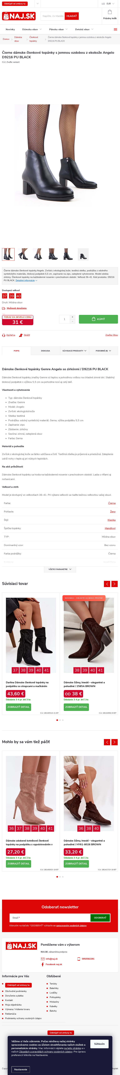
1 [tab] (57, 720)
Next (114, 584)
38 (23, 670)
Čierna (111, 503)
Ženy (112, 511)
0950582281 (88, 958)
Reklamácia (10, 1013)
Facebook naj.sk (54, 964)
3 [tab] (63, 720)
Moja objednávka (13, 1004)
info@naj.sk (52, 958)
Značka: (111, 335)
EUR (109, 3)
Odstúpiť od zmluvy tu (14, 3)
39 (31, 670)
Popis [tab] (16, 351)
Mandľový (110, 528)
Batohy (53, 1011)
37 (15, 670)
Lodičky (53, 993)
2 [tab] (60, 720)
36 (11, 828)
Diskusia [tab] (45, 351)
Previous (107, 584)
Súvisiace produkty (72, 351)
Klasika (111, 520)
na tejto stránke (72, 1048)
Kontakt (9, 1000)
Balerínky (54, 988)
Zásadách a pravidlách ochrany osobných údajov (45, 1051)
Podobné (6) (102, 351)
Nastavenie (20, 1069)
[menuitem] (10, 29)
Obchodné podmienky (16, 991)
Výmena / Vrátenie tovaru (17, 1009)
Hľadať (72, 16)
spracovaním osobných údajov (71, 925)
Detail (25, 707)
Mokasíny (54, 1002)
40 (38, 670)
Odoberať (100, 917)
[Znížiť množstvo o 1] (72, 321)
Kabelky (53, 1006)
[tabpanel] (31, 654)
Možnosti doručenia (17, 308)
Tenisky (53, 984)
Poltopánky (55, 997)
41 (46, 670)
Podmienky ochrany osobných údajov (23, 1018)
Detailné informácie (25, 280)
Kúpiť (101, 319)
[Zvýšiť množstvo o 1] (72, 317)
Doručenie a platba (14, 995)
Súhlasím (99, 1044)
